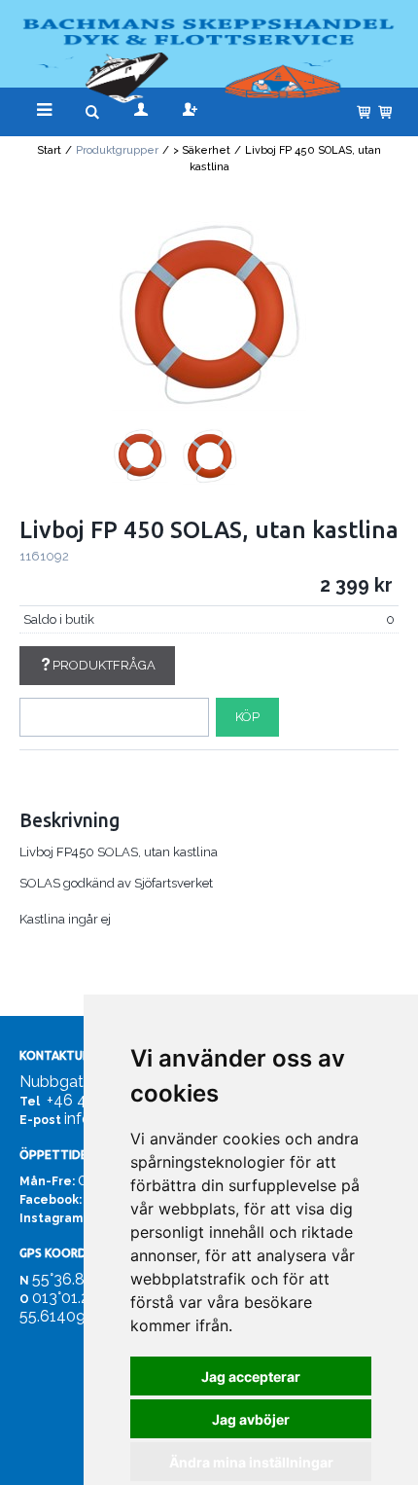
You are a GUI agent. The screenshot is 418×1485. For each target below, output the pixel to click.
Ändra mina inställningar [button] (251, 1462)
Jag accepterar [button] (250, 1376)
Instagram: (52, 1218)
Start (49, 150)
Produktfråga (104, 665)
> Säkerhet (201, 150)
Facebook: (50, 1200)
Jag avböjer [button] (251, 1419)
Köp (247, 716)
